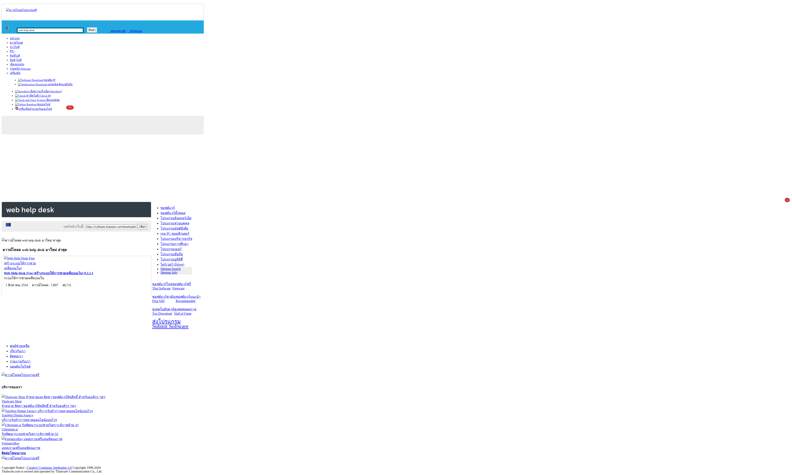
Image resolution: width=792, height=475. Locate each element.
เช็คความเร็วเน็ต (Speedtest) (45, 91)
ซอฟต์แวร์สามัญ (164, 299)
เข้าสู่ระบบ (135, 31)
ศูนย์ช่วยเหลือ (19, 346)
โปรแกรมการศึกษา (174, 244)
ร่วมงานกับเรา (20, 361)
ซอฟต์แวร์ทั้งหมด (172, 213)
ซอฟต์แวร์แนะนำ (188, 299)
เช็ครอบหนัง (17, 64)
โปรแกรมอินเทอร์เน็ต (175, 218)
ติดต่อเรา (16, 356)
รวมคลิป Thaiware (20, 68)
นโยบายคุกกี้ (85, 463)
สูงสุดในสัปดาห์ (163, 311)
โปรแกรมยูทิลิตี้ (171, 259)
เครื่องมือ (15, 73)
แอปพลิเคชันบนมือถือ (60, 84)
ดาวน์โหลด (16, 42)
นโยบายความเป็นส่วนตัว (54, 463)
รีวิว (12, 51)
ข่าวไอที (15, 47)
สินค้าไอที (16, 60)
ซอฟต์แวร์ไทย (162, 286)
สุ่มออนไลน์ (43, 104)
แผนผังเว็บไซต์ (20, 366)
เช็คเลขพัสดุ (52, 100)
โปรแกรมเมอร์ (171, 249)
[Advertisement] (396, 167)
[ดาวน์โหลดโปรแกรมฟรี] (21, 10)
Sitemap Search (170, 269)
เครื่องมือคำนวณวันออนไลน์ (35, 108)
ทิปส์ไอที (15, 55)
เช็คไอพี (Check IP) (39, 95)
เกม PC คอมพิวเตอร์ (174, 233)
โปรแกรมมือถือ (171, 254)
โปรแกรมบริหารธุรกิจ (176, 238)
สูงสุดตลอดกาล (185, 311)
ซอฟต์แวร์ (49, 80)
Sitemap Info (168, 272)
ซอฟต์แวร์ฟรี (181, 286)
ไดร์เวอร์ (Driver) (172, 264)
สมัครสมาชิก (117, 31)
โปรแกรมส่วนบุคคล (174, 223)
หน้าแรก (15, 38)
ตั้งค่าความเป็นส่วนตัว (17, 463)
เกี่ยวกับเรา (18, 351)
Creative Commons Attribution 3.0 (49, 467)
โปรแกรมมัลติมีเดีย (174, 228)
